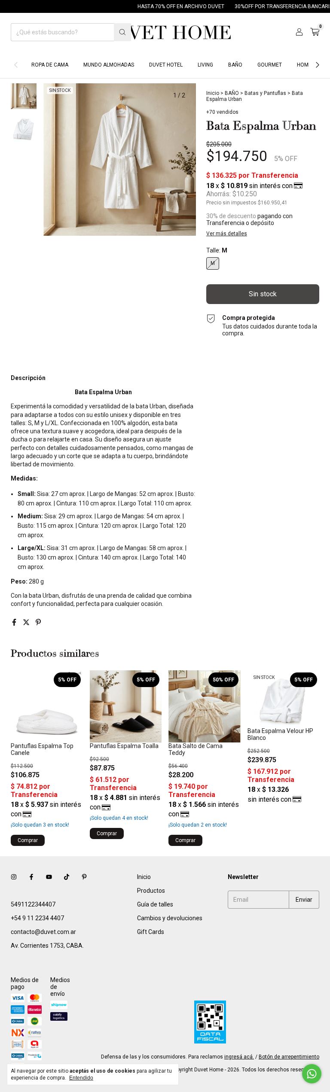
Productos (151, 890)
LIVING (205, 65)
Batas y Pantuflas (265, 93)
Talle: (216, 250)
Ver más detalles (226, 234)
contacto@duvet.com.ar (43, 931)
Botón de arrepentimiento (289, 1057)
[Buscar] (122, 32)
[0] (314, 32)
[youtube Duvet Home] (49, 876)
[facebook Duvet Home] (31, 876)
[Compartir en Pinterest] (38, 622)
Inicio (212, 93)
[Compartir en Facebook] (15, 622)
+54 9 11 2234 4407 (37, 918)
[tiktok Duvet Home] (67, 876)
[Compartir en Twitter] (27, 622)
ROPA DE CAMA (49, 65)
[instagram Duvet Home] (14, 876)
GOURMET (269, 65)
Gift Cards (150, 931)
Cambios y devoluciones (169, 918)
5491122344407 (33, 904)
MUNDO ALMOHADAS (108, 65)
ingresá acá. (239, 1057)
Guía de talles (155, 904)
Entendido (81, 1078)
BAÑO (235, 65)
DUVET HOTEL (166, 65)
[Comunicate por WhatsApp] (311, 1073)
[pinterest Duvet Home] (84, 876)
